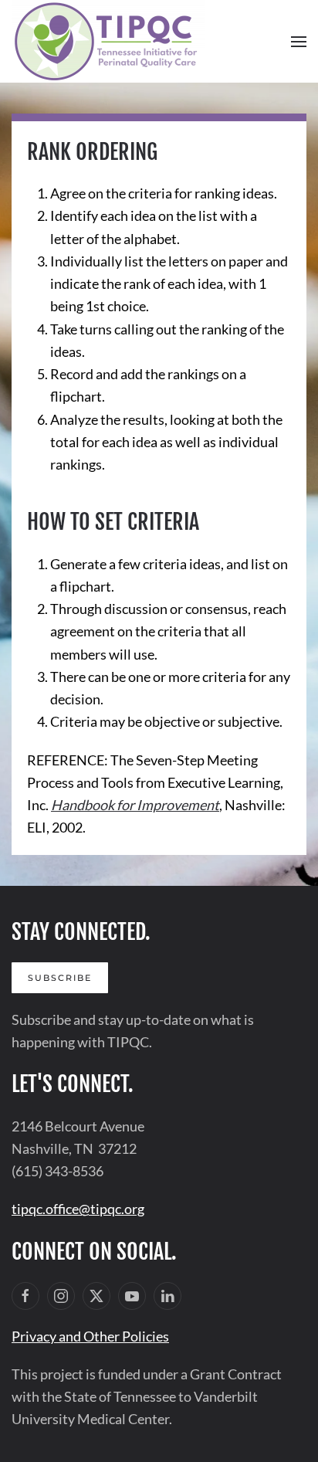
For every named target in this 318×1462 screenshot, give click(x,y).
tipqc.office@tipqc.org (78, 1208)
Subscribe (60, 977)
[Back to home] (108, 41)
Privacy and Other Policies (90, 1336)
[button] (298, 42)
